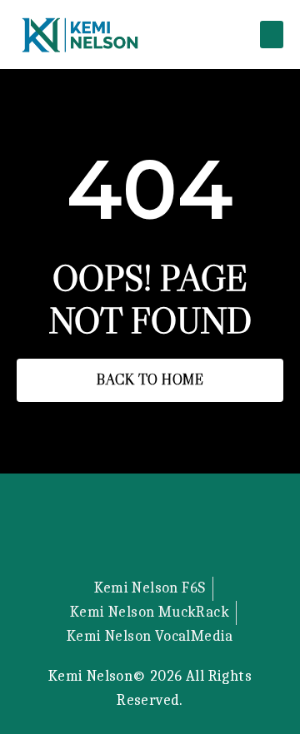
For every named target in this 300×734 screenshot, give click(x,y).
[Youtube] (192, 533)
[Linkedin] (150, 533)
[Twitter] (108, 533)
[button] (271, 34)
